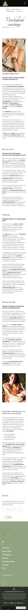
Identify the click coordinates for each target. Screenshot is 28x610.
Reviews (5, 558)
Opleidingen (6, 555)
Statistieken (14, 602)
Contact (5, 565)
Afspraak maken (8, 561)
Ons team (5, 548)
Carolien (12, 27)
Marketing (21, 602)
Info (3, 568)
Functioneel (7, 602)
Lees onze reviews (11, 509)
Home (7, 9)
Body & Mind (15, 9)
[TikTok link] (3, 542)
